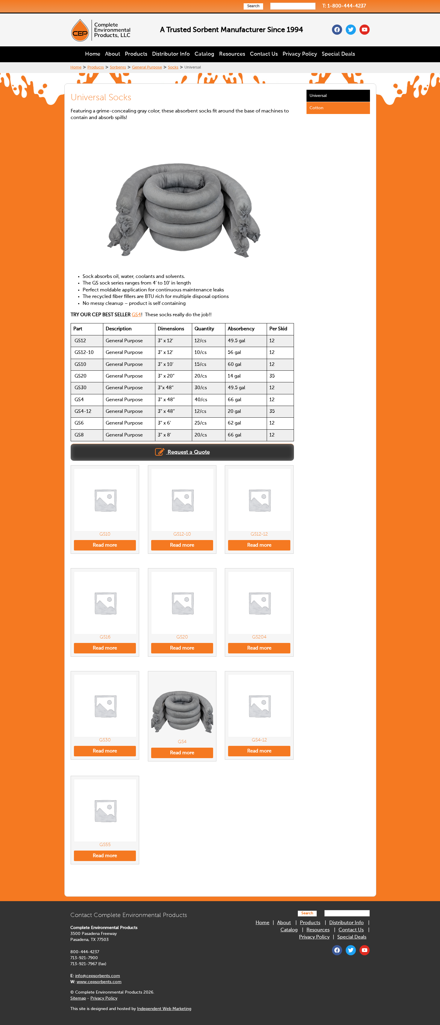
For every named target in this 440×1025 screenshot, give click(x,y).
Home (92, 54)
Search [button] (253, 6)
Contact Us (264, 54)
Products (136, 54)
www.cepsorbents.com (99, 982)
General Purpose (147, 67)
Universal (318, 96)
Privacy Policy (300, 54)
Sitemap (78, 998)
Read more (105, 545)
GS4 (136, 315)
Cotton (316, 108)
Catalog (204, 54)
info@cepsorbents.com (97, 976)
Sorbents (118, 67)
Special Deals (338, 54)
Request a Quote (188, 452)
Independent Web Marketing (164, 1009)
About (112, 54)
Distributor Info (171, 54)
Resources (232, 54)
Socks (173, 67)
